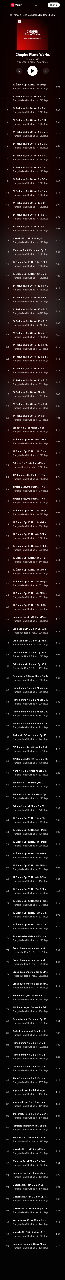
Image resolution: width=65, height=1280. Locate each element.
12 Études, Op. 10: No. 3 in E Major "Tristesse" (30, 84)
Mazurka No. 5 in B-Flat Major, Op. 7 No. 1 (30, 1208)
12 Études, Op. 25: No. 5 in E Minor (30, 865)
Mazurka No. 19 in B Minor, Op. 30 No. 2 (30, 238)
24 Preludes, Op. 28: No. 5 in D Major (30, 144)
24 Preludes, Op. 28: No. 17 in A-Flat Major (30, 333)
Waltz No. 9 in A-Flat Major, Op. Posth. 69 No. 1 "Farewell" (30, 250)
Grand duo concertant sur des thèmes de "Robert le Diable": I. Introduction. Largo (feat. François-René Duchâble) (30, 948)
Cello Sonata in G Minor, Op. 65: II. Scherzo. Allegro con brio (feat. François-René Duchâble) (30, 640)
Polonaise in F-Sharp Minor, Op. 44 (30, 676)
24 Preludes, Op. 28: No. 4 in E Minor (30, 132)
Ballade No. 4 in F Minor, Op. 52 (28, 806)
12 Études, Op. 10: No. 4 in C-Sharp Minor (30, 534)
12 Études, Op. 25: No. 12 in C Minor (30, 451)
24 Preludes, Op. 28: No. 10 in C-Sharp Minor (30, 203)
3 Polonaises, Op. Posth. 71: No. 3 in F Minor (30, 498)
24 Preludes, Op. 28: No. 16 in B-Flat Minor (30, 321)
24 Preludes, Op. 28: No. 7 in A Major (30, 167)
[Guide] (6, 5)
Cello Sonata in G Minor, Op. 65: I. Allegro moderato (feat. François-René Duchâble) (30, 629)
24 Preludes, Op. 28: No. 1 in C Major (30, 96)
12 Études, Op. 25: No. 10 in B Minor (30, 913)
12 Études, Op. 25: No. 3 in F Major (30, 842)
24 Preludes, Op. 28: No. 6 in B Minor (30, 155)
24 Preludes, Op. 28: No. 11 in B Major (30, 215)
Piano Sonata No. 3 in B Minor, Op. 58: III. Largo (30, 711)
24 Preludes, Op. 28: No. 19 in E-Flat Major (30, 357)
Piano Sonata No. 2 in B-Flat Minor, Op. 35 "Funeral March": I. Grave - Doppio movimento (30, 1043)
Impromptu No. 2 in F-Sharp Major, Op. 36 (30, 1102)
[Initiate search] (36, 4)
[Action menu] (46, 71)
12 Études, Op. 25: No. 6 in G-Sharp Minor (30, 877)
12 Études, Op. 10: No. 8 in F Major (30, 581)
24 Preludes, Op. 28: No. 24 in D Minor (30, 416)
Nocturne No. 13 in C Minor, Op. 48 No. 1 (30, 1220)
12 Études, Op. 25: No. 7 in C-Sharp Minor (30, 889)
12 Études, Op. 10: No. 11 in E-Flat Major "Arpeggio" (30, 262)
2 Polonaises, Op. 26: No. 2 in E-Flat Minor (30, 1007)
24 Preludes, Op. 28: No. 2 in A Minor (30, 108)
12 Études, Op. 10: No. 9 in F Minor (30, 593)
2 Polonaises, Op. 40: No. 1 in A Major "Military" (30, 747)
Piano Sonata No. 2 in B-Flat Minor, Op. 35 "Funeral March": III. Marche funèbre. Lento (30, 1066)
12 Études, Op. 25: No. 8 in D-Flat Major (30, 901)
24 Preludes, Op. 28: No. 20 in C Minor (30, 368)
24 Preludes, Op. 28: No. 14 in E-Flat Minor (30, 297)
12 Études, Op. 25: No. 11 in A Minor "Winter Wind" (30, 924)
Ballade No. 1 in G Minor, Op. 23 (29, 782)
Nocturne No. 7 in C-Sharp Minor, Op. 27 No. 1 (30, 1244)
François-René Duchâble (25, 15)
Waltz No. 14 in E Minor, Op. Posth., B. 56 (30, 1161)
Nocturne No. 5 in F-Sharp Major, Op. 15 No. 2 (30, 1173)
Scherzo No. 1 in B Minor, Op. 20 (29, 1137)
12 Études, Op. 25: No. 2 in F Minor (30, 830)
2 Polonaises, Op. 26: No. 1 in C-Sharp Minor (30, 995)
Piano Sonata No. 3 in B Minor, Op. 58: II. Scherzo (30, 700)
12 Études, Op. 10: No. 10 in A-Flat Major (30, 605)
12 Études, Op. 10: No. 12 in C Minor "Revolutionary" (30, 274)
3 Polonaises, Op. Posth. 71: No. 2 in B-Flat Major (30, 487)
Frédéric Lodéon (21, 633)
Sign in (53, 5)
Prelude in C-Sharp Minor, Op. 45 (29, 735)
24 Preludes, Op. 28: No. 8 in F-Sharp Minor (30, 179)
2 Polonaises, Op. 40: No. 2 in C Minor (30, 759)
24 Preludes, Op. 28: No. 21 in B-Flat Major (30, 380)
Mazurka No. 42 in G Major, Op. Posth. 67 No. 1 (30, 1185)
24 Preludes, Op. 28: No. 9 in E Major (30, 191)
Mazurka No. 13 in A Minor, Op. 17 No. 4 (30, 1232)
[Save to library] (19, 71)
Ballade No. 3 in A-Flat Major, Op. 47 (30, 794)
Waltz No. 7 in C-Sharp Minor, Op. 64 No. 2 (30, 771)
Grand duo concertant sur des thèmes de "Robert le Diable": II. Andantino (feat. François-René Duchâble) (30, 960)
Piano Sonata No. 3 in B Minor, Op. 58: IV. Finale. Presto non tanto (30, 723)
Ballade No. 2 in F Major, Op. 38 (28, 428)
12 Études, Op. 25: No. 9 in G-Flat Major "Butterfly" (30, 439)
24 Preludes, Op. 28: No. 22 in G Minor (30, 392)
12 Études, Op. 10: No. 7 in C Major (30, 569)
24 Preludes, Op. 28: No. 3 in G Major (30, 120)
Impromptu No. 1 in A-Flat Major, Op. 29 (30, 1090)
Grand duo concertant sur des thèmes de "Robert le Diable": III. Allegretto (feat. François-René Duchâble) (30, 972)
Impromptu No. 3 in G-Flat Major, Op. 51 (30, 1114)
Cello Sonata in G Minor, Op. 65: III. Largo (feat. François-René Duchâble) (30, 652)
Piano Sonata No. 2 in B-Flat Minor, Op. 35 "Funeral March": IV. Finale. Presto (30, 1078)
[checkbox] (58, 87)
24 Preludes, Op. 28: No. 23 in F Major (30, 404)
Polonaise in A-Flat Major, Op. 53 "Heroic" (30, 1019)
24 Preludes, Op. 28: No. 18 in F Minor (30, 345)
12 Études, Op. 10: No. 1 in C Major (30, 510)
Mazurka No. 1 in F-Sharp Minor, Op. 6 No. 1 (30, 1149)
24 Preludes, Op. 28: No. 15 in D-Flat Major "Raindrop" (30, 309)
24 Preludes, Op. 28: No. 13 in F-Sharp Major (30, 286)
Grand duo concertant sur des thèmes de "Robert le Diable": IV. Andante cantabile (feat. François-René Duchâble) (30, 984)
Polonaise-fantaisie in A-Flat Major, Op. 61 (30, 936)
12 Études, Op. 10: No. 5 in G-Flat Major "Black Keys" (30, 546)
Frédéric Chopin (47, 15)
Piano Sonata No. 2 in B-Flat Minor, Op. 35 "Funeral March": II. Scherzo (30, 1055)
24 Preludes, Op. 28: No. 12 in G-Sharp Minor (30, 226)
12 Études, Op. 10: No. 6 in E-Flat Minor (30, 558)
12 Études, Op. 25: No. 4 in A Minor (30, 853)
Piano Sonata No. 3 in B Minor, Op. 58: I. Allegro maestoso (30, 688)
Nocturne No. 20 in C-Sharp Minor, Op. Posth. (30, 617)
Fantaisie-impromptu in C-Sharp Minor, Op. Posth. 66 (30, 1125)
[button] (19, 71)
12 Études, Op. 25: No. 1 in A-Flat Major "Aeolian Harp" (30, 818)
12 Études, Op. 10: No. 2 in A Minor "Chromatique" (30, 522)
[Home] (16, 5)
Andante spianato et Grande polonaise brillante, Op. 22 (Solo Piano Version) (30, 1031)
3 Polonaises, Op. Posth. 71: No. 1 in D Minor (30, 475)
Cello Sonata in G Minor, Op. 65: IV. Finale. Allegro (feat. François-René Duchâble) (30, 664)
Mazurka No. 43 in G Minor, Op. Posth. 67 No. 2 (30, 1196)
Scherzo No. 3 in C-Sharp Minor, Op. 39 (30, 463)
